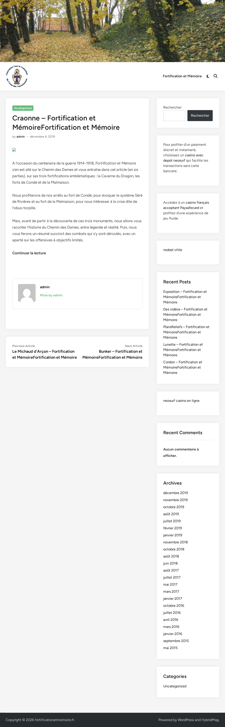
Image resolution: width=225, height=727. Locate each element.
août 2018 (171, 556)
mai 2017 (170, 584)
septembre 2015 (176, 641)
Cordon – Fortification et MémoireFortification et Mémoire (182, 367)
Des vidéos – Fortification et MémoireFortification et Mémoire (185, 314)
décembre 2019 (175, 493)
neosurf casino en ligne (181, 401)
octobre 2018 (173, 549)
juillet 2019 (172, 521)
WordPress (186, 720)
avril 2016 (170, 620)
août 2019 (171, 514)
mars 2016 (171, 627)
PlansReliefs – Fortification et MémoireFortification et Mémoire (186, 332)
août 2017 (171, 570)
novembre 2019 (175, 500)
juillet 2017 (172, 577)
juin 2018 (170, 563)
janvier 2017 (172, 598)
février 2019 (172, 528)
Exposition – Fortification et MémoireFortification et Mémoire (185, 297)
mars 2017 (171, 591)
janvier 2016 (172, 634)
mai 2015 (170, 648)
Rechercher (172, 107)
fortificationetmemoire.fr (54, 720)
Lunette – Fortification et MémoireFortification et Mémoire (183, 349)
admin (20, 136)
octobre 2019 (173, 507)
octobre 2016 (173, 605)
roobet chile (172, 250)
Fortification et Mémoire (182, 76)
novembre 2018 (175, 542)
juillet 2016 (172, 613)
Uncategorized (23, 108)
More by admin (51, 295)
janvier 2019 (172, 535)
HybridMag (210, 720)
